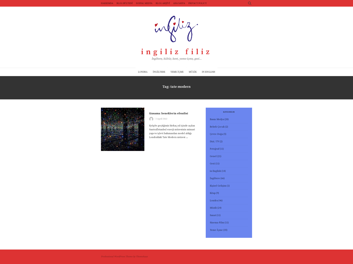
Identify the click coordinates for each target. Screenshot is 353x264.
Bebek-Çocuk (217, 126)
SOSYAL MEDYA (144, 3)
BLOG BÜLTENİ (125, 3)
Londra (214, 200)
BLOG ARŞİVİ (163, 3)
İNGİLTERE (159, 71)
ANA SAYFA (179, 3)
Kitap (213, 193)
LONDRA (143, 71)
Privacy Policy (197, 3)
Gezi (212, 163)
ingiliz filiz (176, 52)
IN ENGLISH (208, 71)
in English (215, 171)
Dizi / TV (214, 141)
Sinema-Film (217, 222)
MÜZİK (193, 71)
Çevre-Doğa (216, 134)
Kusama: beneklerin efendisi (168, 113)
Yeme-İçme (216, 230)
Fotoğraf (214, 148)
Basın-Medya (217, 119)
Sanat (152, 109)
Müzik (213, 207)
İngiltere (215, 178)
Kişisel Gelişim (218, 185)
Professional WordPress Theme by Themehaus (124, 256)
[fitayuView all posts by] (151, 118)
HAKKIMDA (107, 3)
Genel (213, 156)
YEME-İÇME (177, 71)
